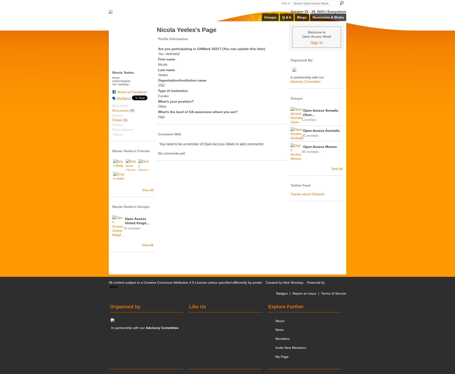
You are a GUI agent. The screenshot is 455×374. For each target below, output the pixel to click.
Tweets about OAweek (307, 194)
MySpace (124, 98)
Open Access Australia (321, 130)
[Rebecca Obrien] (131, 165)
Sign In (285, 3)
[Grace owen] (119, 177)
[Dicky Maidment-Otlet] (144, 165)
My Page (282, 357)
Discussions (120, 110)
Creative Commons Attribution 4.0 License (175, 282)
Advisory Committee (306, 81)
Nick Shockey (293, 282)
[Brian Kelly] (119, 165)
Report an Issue (304, 293)
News (279, 330)
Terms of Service (333, 293)
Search (342, 3)
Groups (117, 120)
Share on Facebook (132, 92)
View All (147, 190)
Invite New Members (290, 348)
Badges (282, 293)
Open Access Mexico (320, 147)
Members (282, 339)
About (279, 321)
